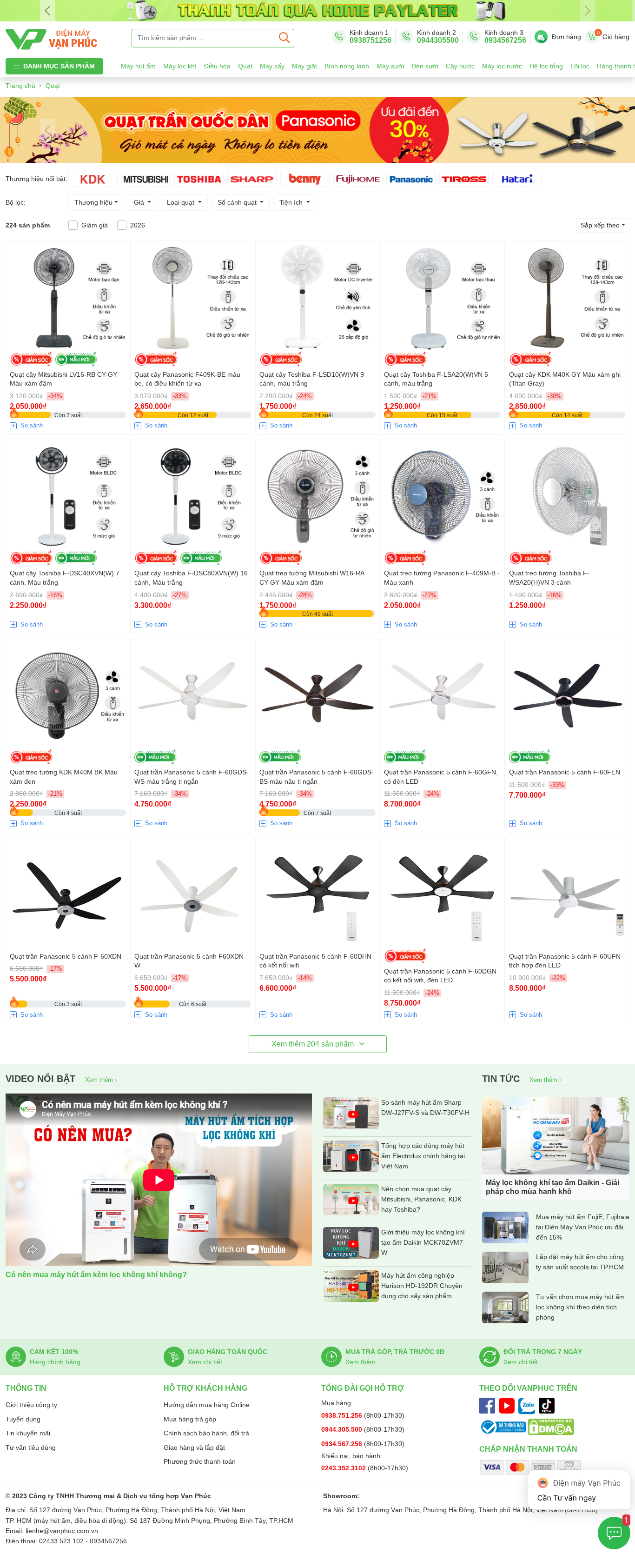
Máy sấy (272, 66)
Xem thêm (100, 1079)
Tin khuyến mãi (28, 1433)
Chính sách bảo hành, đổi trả (206, 1433)
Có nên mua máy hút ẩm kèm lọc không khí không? (96, 1275)
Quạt (245, 66)
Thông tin (26, 1388)
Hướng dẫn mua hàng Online (207, 1404)
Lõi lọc (579, 66)
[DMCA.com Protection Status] (551, 1426)
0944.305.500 (342, 1429)
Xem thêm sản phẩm (313, 1044)
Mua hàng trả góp (190, 1419)
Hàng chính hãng (55, 1362)
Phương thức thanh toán (200, 1461)
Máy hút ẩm (138, 66)
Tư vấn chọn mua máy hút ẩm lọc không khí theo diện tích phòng (580, 1307)
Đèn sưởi (424, 66)
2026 (137, 225)
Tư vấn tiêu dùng (31, 1447)
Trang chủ (20, 85)
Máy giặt (304, 66)
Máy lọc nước (502, 66)
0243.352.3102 (344, 1468)
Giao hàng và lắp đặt (194, 1447)
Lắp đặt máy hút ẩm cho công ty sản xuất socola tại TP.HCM (580, 1262)
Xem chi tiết (205, 1362)
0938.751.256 (342, 1415)
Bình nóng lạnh (346, 66)
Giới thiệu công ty (31, 1404)
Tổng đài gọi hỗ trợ (362, 1388)
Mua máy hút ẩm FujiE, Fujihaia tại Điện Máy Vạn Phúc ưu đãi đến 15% (582, 1227)
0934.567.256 (342, 1443)
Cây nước (460, 66)
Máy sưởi (390, 66)
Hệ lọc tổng (546, 66)
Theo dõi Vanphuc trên (528, 1388)
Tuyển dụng (23, 1419)
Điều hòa (217, 66)
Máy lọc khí (180, 66)
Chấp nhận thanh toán (528, 1449)
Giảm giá (94, 225)
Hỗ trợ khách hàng (205, 1388)
